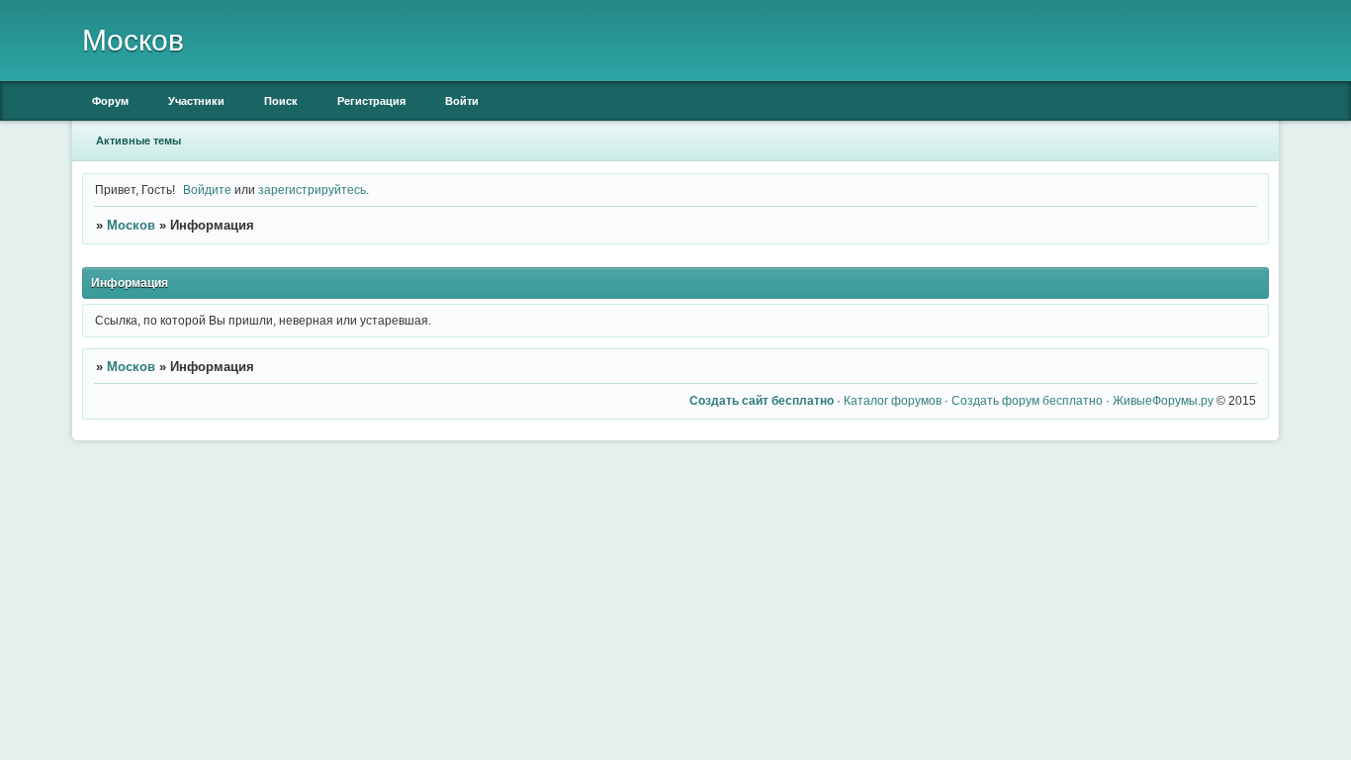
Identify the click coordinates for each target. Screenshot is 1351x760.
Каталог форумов (893, 400)
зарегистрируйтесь (312, 189)
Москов (131, 225)
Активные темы (138, 140)
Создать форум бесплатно (1027, 400)
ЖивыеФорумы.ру (1163, 400)
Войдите (207, 189)
